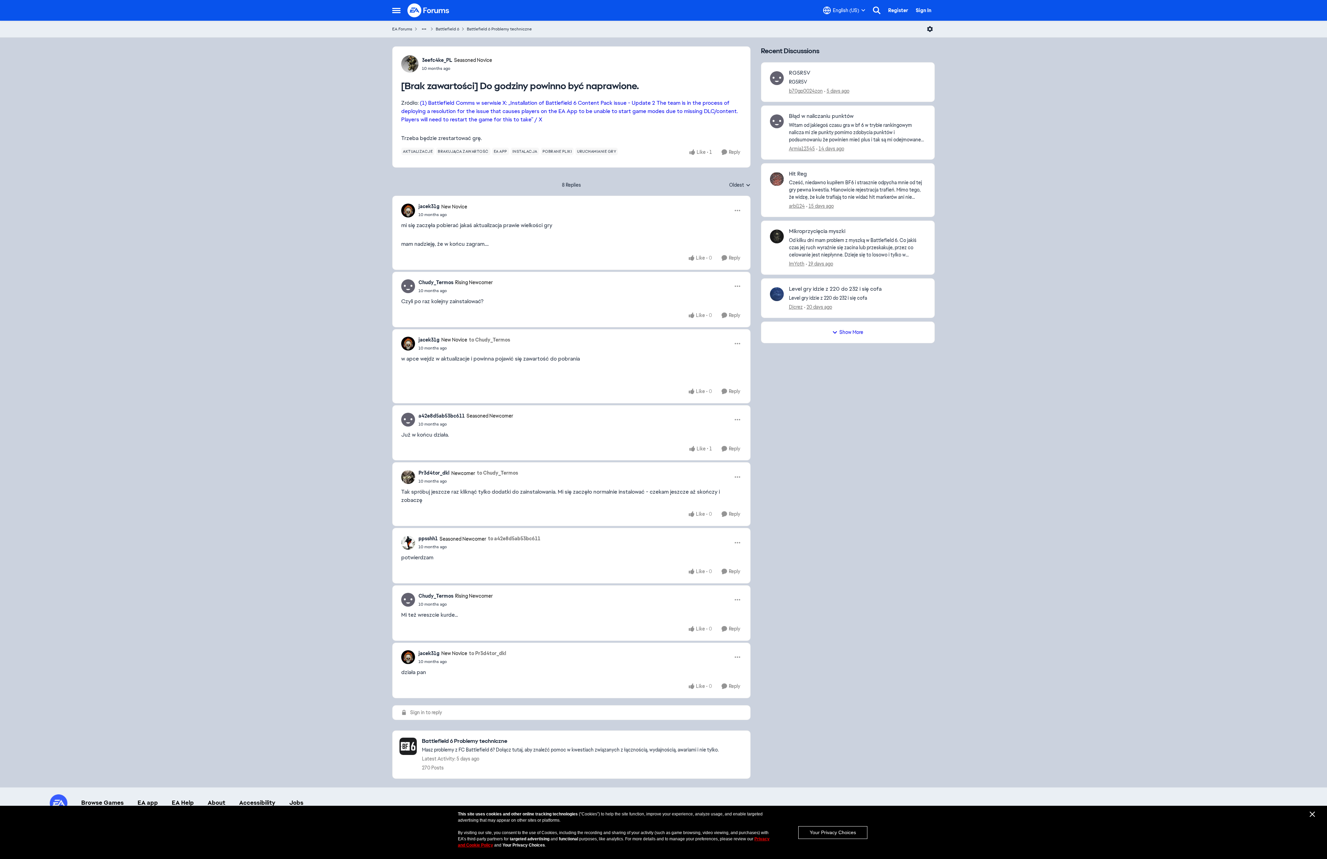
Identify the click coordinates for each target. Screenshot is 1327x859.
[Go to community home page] (428, 10)
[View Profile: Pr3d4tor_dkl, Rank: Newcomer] (408, 477)
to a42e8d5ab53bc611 (514, 538)
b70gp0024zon (806, 91)
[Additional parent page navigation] (424, 29)
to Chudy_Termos (489, 340)
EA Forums (402, 29)
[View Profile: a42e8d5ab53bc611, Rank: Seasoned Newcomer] (408, 420)
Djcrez (796, 307)
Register (898, 10)
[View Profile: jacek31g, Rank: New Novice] (408, 210)
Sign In (923, 10)
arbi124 (797, 206)
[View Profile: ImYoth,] (777, 236)
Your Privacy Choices (833, 832)
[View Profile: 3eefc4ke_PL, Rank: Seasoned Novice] (409, 64)
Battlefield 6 (447, 29)
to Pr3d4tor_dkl (487, 653)
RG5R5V (799, 72)
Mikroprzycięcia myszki (817, 231)
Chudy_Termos (435, 282)
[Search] (877, 10)
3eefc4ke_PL (437, 60)
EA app (148, 802)
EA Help (183, 802)
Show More (851, 332)
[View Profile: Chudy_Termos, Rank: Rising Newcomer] (408, 286)
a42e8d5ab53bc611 (441, 416)
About (216, 802)
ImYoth (796, 264)
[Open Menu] (930, 29)
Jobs (296, 802)
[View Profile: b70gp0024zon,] (777, 78)
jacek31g (429, 206)
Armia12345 (802, 149)
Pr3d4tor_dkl (434, 473)
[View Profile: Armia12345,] (777, 121)
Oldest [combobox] (740, 185)
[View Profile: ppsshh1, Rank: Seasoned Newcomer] (408, 543)
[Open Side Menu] (396, 10)
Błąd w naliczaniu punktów (821, 116)
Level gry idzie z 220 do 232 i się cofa (835, 289)
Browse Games (102, 802)
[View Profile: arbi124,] (777, 179)
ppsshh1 (428, 538)
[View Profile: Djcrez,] (777, 294)
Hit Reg (798, 173)
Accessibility (257, 802)
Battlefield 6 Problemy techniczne (499, 29)
